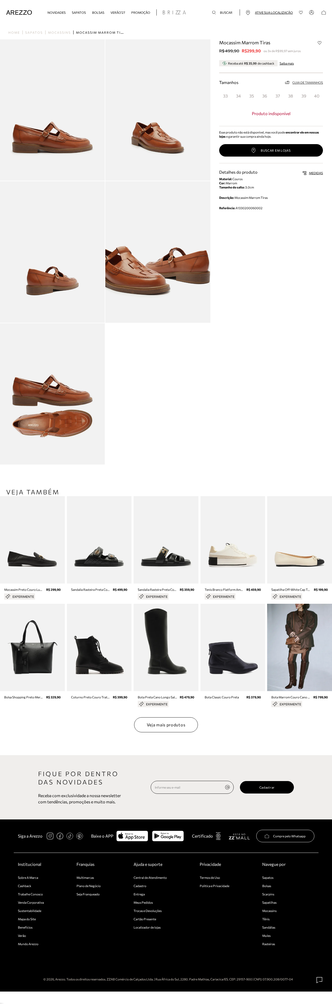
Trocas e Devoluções (148, 910)
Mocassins (59, 32)
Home (14, 32)
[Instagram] (50, 836)
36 (264, 95)
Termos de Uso (210, 877)
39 (303, 95)
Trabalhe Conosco (30, 894)
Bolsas (98, 12)
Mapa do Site (27, 919)
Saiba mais (287, 63)
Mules (266, 935)
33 (225, 95)
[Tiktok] (69, 836)
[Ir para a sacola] (324, 13)
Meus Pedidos (143, 902)
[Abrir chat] (319, 980)
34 (238, 95)
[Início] (19, 12)
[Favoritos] (301, 13)
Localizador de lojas (147, 927)
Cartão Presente (145, 919)
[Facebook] (60, 836)
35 (251, 95)
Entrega (139, 894)
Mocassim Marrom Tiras (102, 32)
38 (290, 95)
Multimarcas (85, 877)
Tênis (265, 919)
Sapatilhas (269, 902)
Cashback (24, 886)
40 (316, 95)
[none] (227, 787)
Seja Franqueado (88, 894)
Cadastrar (267, 787)
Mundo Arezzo (28, 944)
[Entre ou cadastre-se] (312, 12)
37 (277, 95)
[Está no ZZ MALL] (239, 836)
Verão (22, 935)
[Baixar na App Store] (132, 836)
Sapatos (79, 12)
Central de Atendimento (150, 877)
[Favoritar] (319, 42)
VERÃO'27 (117, 12)
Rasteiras (268, 944)
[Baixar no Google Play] (168, 836)
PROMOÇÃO (140, 12)
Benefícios (25, 927)
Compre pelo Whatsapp (289, 836)
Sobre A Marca (28, 877)
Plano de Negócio (89, 886)
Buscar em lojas (276, 150)
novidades (56, 12)
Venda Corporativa (31, 902)
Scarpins (268, 894)
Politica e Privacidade (214, 886)
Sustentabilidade (29, 910)
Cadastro (140, 886)
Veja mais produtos (166, 724)
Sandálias (268, 927)
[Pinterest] (79, 836)
